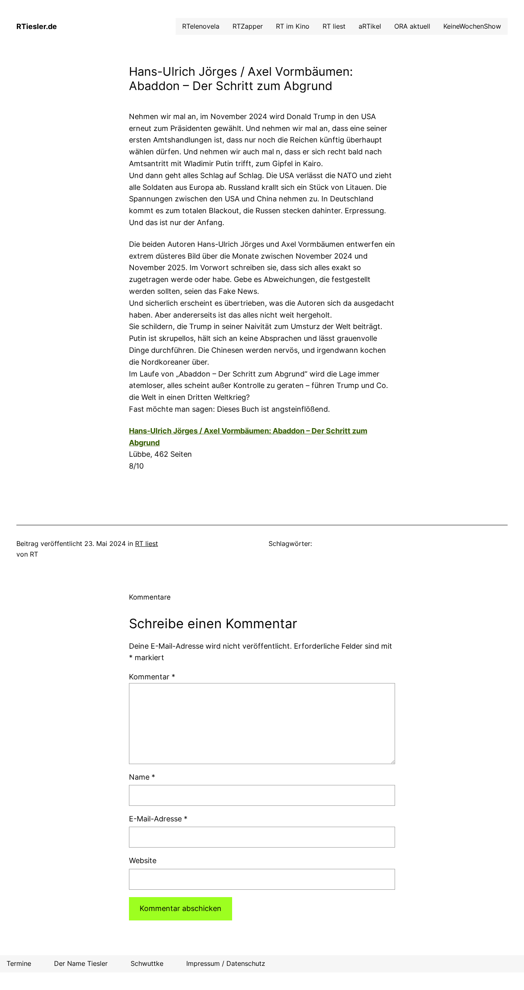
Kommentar (152, 676)
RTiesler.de (36, 26)
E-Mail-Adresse (158, 818)
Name (142, 777)
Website (142, 860)
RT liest (146, 543)
